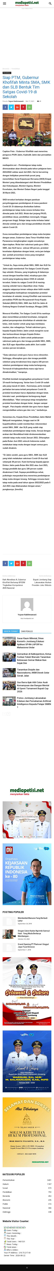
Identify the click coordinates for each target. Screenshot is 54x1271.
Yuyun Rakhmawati (16, 101)
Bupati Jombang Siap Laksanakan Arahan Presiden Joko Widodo (41, 582)
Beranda (6, 69)
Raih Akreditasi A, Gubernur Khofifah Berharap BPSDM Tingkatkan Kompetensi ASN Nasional (14, 583)
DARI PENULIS (27, 631)
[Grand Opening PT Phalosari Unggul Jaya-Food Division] (9, 947)
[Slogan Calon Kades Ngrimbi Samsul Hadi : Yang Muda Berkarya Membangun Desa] (9, 934)
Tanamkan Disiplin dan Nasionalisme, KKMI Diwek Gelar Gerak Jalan (33, 672)
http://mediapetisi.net (27, 618)
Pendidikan (16, 69)
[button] (50, 3)
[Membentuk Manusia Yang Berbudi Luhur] (9, 921)
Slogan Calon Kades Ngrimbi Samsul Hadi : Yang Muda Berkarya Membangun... (34, 933)
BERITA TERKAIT (11, 631)
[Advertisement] (27, 37)
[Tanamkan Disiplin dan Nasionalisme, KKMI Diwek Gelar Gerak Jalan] (9, 672)
